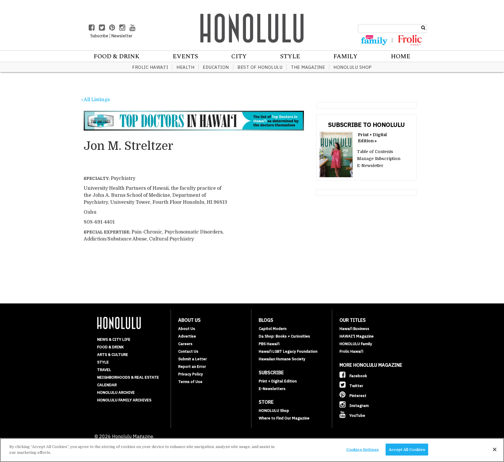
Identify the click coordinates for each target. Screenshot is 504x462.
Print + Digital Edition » (372, 137)
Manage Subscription (378, 158)
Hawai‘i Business (354, 328)
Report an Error (192, 366)
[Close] (494, 449)
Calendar (107, 384)
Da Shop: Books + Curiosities (284, 336)
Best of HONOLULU (259, 67)
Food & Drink (116, 56)
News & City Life (113, 339)
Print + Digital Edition (278, 381)
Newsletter (121, 35)
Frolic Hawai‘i (150, 67)
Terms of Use (190, 381)
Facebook (358, 375)
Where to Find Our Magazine (284, 418)
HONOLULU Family (356, 343)
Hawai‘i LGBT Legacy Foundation (288, 351)
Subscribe (99, 35)
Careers (185, 343)
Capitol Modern (272, 328)
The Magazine (308, 67)
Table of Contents (375, 151)
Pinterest (357, 395)
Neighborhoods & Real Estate (128, 377)
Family (345, 56)
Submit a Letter (192, 358)
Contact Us (188, 351)
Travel (104, 369)
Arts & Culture (112, 354)
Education (216, 67)
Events (185, 56)
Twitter (356, 385)
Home (400, 56)
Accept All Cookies (407, 449)
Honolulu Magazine (252, 28)
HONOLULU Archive (116, 392)
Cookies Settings (362, 449)
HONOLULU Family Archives (124, 400)
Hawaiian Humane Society (282, 358)
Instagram (359, 405)
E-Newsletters (272, 388)
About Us (186, 328)
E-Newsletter (370, 165)
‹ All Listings (95, 99)
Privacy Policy (190, 374)
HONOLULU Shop (352, 67)
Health (185, 67)
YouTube (357, 415)
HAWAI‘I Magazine (357, 336)
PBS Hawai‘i (269, 343)
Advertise (187, 336)
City (239, 56)
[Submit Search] (423, 27)
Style (290, 56)
